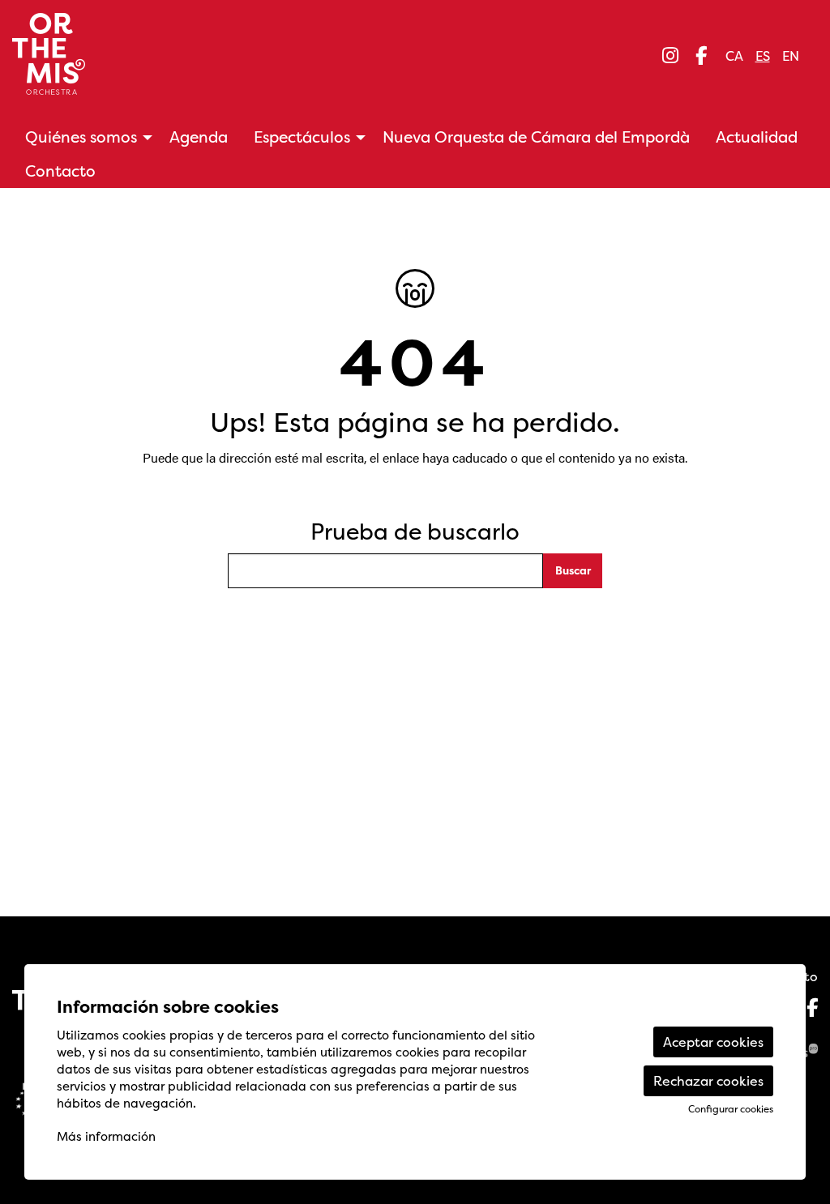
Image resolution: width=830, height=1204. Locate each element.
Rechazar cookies (708, 1081)
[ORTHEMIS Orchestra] (136, 60)
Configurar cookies (730, 1109)
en (790, 56)
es (762, 56)
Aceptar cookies (713, 1042)
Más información (106, 1136)
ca (734, 56)
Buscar (573, 570)
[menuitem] (670, 55)
